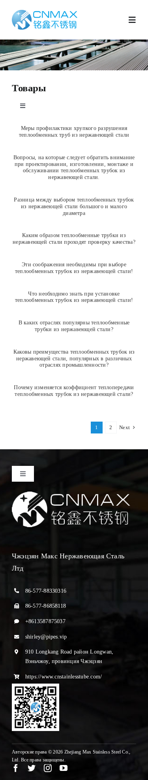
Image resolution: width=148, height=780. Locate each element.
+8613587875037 (45, 621)
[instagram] (48, 768)
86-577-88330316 (46, 591)
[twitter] (32, 768)
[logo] (44, 12)
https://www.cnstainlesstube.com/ (63, 677)
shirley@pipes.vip (46, 637)
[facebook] (16, 768)
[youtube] (63, 768)
